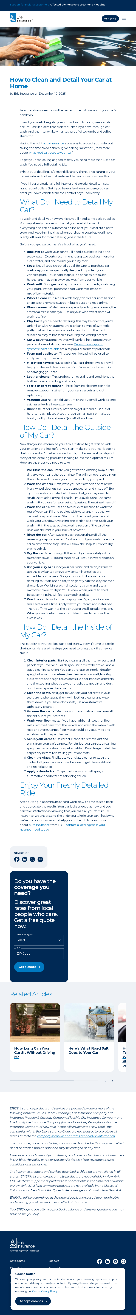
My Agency (110, 18)
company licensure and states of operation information (76, 1136)
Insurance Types (24, 934)
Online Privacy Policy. (45, 1291)
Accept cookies (31, 1301)
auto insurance (53, 143)
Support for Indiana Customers (29, 4)
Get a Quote (17, 1261)
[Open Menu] (124, 18)
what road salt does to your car (50, 152)
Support (54, 1261)
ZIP (18, 948)
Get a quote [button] (27, 967)
